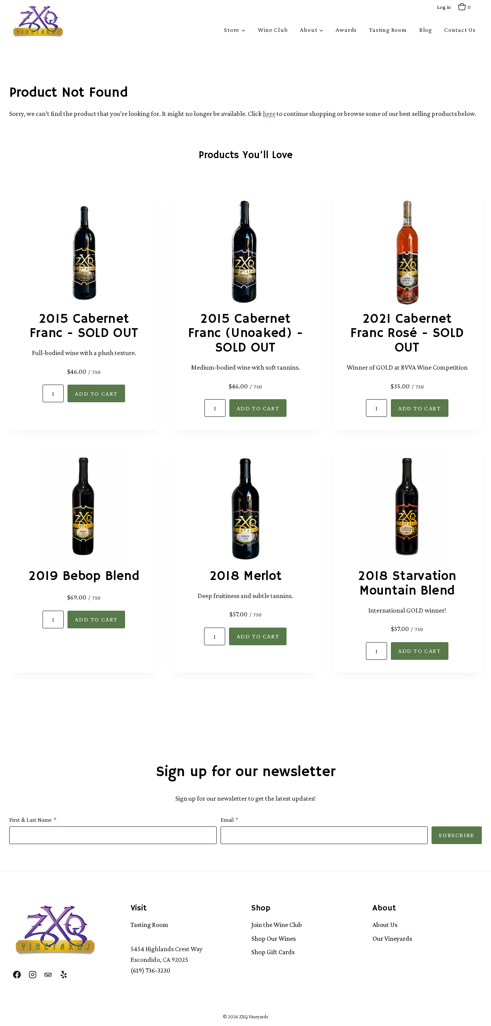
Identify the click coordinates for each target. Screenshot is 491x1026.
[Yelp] (63, 974)
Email (227, 820)
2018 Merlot (245, 576)
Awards (346, 29)
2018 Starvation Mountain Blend (407, 583)
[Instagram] (32, 974)
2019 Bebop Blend (83, 576)
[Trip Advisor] (48, 974)
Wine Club (273, 29)
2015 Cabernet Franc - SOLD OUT (84, 326)
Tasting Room (388, 29)
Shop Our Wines (273, 938)
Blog (425, 29)
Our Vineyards (392, 938)
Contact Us (460, 29)
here (269, 113)
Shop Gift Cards (273, 952)
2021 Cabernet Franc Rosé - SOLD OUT (407, 334)
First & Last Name (30, 820)
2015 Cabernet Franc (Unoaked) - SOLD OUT (245, 334)
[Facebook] (17, 974)
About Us (384, 925)
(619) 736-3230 (150, 970)
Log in (444, 7)
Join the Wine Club (276, 925)
